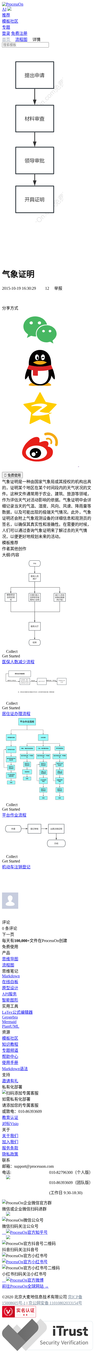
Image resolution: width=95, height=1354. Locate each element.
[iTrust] (47, 1349)
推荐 (6, 15)
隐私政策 (10, 1154)
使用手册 (10, 1062)
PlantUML (10, 1026)
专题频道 (10, 1050)
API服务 (9, 994)
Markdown (11, 976)
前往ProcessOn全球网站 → (25, 1286)
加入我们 (10, 1142)
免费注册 (19, 33)
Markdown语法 (15, 1069)
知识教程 (10, 1044)
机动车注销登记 (16, 867)
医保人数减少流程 (18, 662)
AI (4, 9)
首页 (6, 39)
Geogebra (10, 1017)
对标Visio (10, 1123)
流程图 (21, 39)
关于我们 (10, 1136)
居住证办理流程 (16, 714)
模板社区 (10, 21)
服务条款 (10, 1148)
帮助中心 (10, 1056)
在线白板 (10, 982)
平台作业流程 (14, 815)
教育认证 (10, 1117)
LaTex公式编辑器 (17, 1012)
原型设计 (10, 988)
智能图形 (10, 1000)
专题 (6, 27)
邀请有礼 (10, 1081)
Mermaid (9, 1022)
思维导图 (10, 959)
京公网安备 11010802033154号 (55, 1303)
